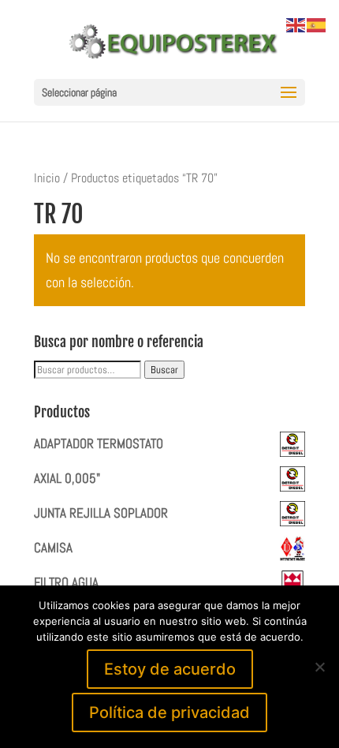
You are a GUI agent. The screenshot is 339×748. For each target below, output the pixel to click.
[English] (296, 23)
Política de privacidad (169, 712)
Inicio (47, 178)
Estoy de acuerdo (170, 669)
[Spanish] (317, 23)
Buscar (164, 369)
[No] (319, 667)
